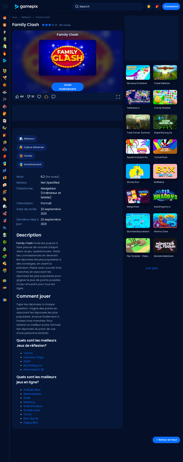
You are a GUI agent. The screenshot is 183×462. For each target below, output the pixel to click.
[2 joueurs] (4, 70)
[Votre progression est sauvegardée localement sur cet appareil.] (46, 97)
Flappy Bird (31, 422)
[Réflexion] (4, 206)
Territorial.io (133, 107)
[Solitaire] (4, 234)
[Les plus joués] (4, 32)
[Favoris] (157, 6)
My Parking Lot (33, 365)
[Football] (4, 249)
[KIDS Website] (4, 287)
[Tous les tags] (4, 280)
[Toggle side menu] (4, 6)
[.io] (4, 177)
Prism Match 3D (34, 369)
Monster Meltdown (164, 256)
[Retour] (53, 97)
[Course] (4, 213)
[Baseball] (4, 78)
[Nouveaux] (4, 46)
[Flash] (4, 156)
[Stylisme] (4, 135)
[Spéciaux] (4, 60)
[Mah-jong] (4, 185)
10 (32, 96)
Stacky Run (133, 182)
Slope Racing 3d (163, 132)
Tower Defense (162, 83)
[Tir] (4, 227)
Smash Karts (32, 410)
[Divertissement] (4, 163)
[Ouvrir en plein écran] (118, 97)
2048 (27, 398)
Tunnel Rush (160, 157)
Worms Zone (161, 231)
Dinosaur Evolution (137, 83)
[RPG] (4, 220)
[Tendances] (4, 53)
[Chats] (4, 113)
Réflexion (26, 17)
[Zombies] (4, 270)
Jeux (14, 17)
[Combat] (4, 149)
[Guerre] (4, 256)
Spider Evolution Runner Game (138, 157)
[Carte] (4, 120)
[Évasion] (4, 142)
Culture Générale (34, 147)
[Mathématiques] (4, 199)
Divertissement (32, 164)
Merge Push (133, 206)
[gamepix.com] (26, 6)
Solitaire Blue (32, 390)
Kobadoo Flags (33, 357)
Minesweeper (32, 394)
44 (22, 96)
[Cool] (4, 127)
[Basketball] (4, 85)
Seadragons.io (162, 206)
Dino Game (31, 418)
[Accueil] (4, 17)
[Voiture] (4, 106)
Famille (28, 156)
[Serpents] (4, 242)
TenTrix (28, 353)
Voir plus (152, 268)
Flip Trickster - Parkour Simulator (138, 256)
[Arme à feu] (4, 170)
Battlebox (159, 182)
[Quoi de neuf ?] (148, 6)
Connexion (171, 6)
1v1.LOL (28, 414)
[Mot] (4, 263)
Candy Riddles (162, 107)
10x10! (27, 361)
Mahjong (29, 402)
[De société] (4, 92)
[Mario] (4, 192)
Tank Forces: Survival (138, 132)
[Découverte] (4, 39)
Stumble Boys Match (138, 231)
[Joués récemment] (4, 25)
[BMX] (4, 99)
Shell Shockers (33, 406)
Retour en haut (168, 439)
